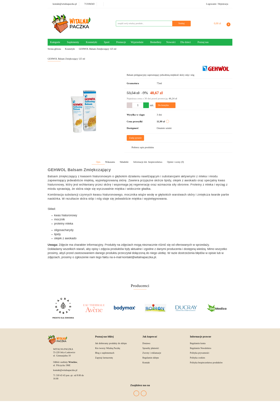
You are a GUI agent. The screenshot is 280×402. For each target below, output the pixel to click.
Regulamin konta (197, 343)
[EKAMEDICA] (217, 308)
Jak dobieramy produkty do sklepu (111, 343)
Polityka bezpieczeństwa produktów (206, 362)
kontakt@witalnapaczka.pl (65, 370)
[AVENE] (93, 308)
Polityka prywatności (199, 353)
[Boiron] (155, 308)
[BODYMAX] (124, 308)
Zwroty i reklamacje (151, 353)
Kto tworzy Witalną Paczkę (107, 348)
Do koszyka (163, 105)
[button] (104, 336)
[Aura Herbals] (63, 308)
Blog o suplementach (104, 353)
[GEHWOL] (216, 68)
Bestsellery (155, 42)
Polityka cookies (197, 358)
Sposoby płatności (150, 348)
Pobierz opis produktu (143, 147)
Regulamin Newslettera (200, 348)
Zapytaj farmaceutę (104, 358)
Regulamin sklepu (150, 358)
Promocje (121, 42)
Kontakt (146, 362)
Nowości (170, 42)
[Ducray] (186, 308)
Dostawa (146, 343)
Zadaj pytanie (135, 138)
